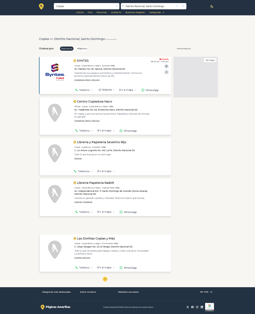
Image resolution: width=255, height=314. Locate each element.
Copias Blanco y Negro (98, 106)
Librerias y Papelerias (83, 202)
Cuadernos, (86, 147)
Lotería (80, 12)
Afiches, (77, 106)
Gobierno (116, 12)
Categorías (155, 12)
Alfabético (82, 48)
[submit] (181, 6)
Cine (90, 12)
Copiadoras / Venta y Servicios (86, 80)
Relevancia (66, 48)
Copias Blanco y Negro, (91, 66)
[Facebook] (166, 66)
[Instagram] (166, 72)
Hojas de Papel (108, 188)
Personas (102, 12)
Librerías (78, 158)
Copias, (77, 66)
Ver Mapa (210, 60)
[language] (211, 6)
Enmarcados (107, 243)
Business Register (135, 12)
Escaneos (106, 66)
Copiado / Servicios (82, 257)
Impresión (96, 147)
